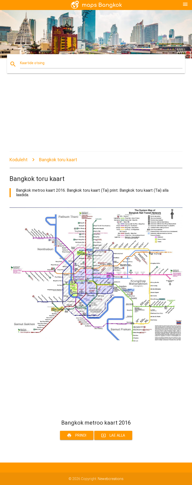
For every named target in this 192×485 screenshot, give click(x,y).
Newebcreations (111, 479)
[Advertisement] (96, 117)
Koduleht (19, 159)
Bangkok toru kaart (58, 159)
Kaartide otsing (32, 63)
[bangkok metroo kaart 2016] (96, 341)
